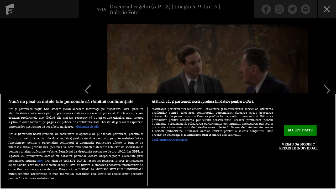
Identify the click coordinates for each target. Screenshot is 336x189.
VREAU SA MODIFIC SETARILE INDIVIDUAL (298, 146)
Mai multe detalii (87, 126)
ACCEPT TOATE (300, 130)
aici (40, 160)
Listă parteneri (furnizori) (170, 139)
